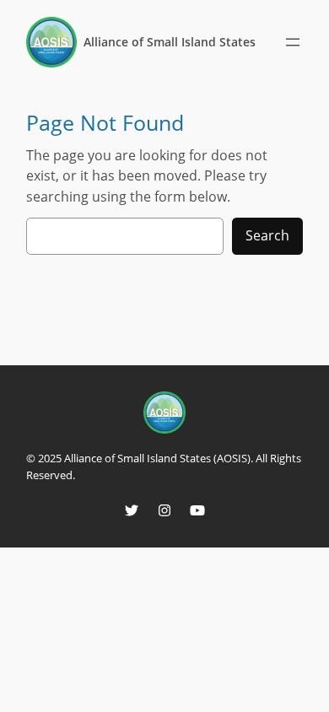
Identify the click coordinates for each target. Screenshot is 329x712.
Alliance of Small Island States (170, 42)
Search (267, 235)
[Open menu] (293, 42)
